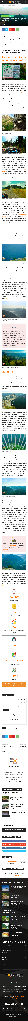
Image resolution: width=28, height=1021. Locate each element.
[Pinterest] (17, 782)
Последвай (22, 844)
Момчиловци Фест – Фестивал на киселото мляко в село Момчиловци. (8, 749)
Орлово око (10, 728)
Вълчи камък (12, 545)
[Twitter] (20, 782)
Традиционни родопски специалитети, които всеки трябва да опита (18, 934)
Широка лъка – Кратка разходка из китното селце (17, 806)
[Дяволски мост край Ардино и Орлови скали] (5, 799)
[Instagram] (11, 1009)
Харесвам (23, 841)
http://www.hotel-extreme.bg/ (14, 768)
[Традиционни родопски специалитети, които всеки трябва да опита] (5, 934)
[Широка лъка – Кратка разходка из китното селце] (5, 806)
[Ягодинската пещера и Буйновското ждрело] (5, 814)
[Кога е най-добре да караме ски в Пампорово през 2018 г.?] (5, 888)
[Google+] (10, 782)
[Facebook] (7, 782)
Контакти (18, 1014)
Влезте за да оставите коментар (14, 829)
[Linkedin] (14, 782)
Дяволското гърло (7, 549)
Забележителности (10, 5)
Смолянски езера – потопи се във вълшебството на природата (18, 925)
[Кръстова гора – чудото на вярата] (5, 918)
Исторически (4, 801)
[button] (26, 2)
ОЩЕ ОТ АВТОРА (10, 793)
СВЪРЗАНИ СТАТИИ (11, 789)
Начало (2, 5)
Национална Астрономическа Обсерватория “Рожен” (20, 748)
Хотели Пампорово (10, 1014)
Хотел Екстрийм (6, 23)
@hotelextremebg (12, 861)
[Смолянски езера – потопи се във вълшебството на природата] (5, 926)
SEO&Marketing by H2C (14, 1016)
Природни (12, 16)
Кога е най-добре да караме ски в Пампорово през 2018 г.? (18, 888)
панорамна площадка (19, 728)
